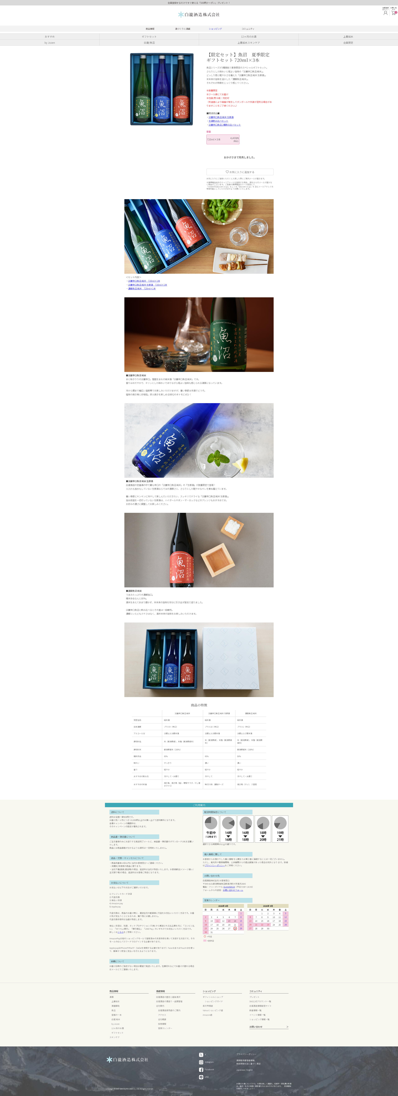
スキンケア (114, 1037)
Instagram (209, 1061)
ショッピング (215, 28)
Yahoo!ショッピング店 (213, 1010)
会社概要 (162, 1019)
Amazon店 (207, 1015)
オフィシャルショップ (213, 997)
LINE (207, 1076)
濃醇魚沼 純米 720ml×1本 (142, 288)
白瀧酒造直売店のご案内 (169, 1010)
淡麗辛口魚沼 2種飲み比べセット (225, 124)
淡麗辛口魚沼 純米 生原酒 (221, 117)
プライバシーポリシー (215, 865)
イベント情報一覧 (257, 1015)
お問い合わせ (255, 1026)
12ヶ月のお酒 (117, 1028)
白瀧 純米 (115, 1019)
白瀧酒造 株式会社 (199, 15)
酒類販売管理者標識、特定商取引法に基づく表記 (248, 1062)
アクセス (162, 1015)
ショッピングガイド (214, 1001)
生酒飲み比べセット (218, 120)
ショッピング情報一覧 (259, 1019)
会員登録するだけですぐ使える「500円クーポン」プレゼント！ (199, 2)
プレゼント (254, 997)
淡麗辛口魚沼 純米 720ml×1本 (144, 280)
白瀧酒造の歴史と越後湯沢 (168, 997)
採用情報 (162, 1024)
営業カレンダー (165, 1028)
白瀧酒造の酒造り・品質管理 (169, 1001)
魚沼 (113, 1010)
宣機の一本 (116, 1015)
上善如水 (115, 1001)
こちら (121, 932)
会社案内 (160, 1006)
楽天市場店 (208, 1006)
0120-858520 (229, 886)
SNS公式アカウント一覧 (260, 1001)
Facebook (209, 1069)
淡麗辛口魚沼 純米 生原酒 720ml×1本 (147, 284)
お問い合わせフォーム (233, 890)
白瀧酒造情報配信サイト (260, 1006)
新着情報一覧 (255, 1010)
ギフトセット (117, 1033)
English (250, 1069)
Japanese (240, 1069)
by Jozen (115, 1024)
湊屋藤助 (115, 1006)
